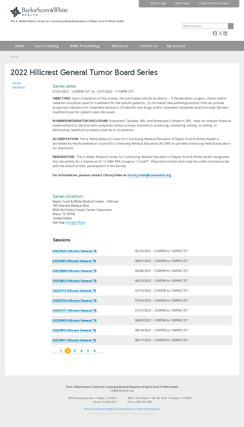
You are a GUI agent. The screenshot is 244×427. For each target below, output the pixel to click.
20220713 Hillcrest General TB (74, 290)
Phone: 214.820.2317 (104, 402)
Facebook (215, 33)
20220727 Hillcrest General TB (74, 310)
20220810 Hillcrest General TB (74, 330)
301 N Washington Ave (92, 398)
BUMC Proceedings (85, 46)
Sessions (18, 87)
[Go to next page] (101, 350)
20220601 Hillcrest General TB (74, 261)
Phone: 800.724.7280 (140, 402)
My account (176, 46)
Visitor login (182, 3)
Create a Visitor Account (213, 3)
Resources (120, 46)
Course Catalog (46, 46)
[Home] (39, 12)
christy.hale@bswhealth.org (149, 175)
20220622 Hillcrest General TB (74, 281)
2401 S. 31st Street (159, 398)
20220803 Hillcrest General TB (74, 320)
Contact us (148, 46)
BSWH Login (158, 3)
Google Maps (75, 222)
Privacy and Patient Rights (99, 409)
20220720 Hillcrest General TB (74, 300)
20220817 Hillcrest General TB (74, 340)
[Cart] (232, 4)
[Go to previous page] (54, 350)
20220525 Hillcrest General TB (74, 251)
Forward (230, 33)
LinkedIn (225, 33)
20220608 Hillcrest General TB (74, 271)
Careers (120, 409)
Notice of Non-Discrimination (143, 409)
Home (20, 46)
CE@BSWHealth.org (122, 390)
